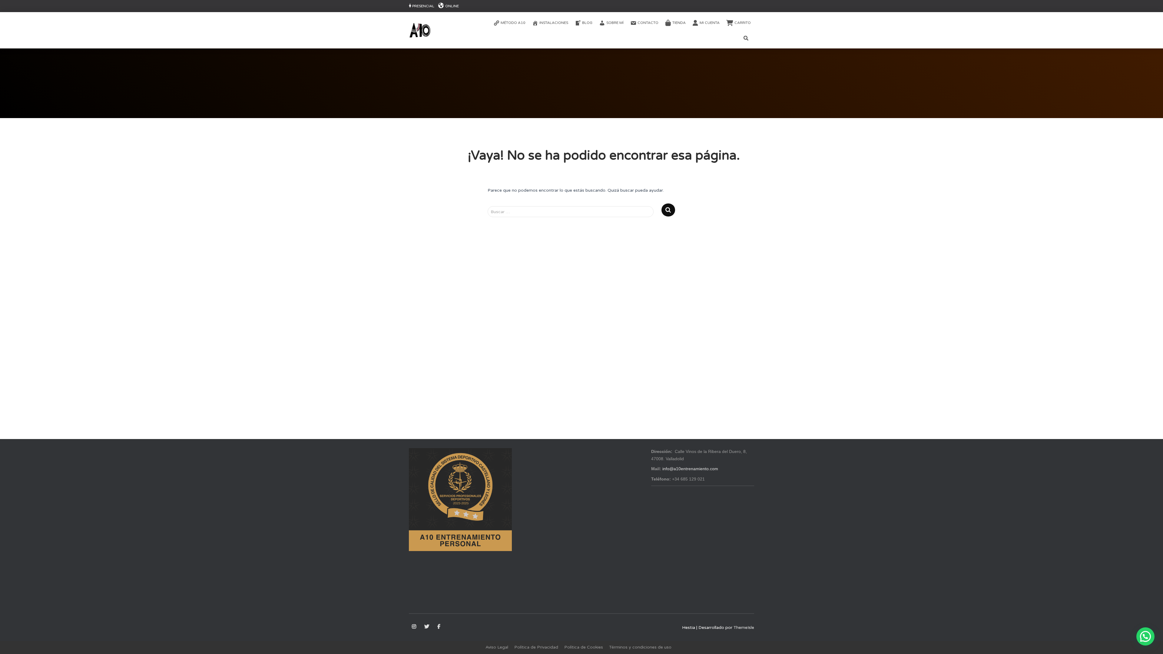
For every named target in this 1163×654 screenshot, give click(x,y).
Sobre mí (615, 23)
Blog (587, 23)
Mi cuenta (710, 23)
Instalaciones (553, 23)
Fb (439, 627)
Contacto (648, 23)
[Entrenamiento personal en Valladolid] (419, 30)
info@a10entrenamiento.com (690, 468)
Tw (427, 627)
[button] (1145, 636)
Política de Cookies (583, 647)
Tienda (679, 23)
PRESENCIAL (423, 6)
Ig (414, 627)
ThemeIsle (744, 627)
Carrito (742, 23)
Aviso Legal (496, 647)
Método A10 (513, 23)
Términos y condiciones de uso (640, 647)
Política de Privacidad (536, 647)
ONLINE (452, 6)
